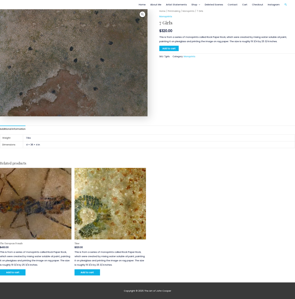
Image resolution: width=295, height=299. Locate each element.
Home (142, 4)
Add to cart (169, 48)
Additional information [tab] (13, 128)
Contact (233, 4)
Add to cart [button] (12, 272)
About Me (155, 4)
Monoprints (188, 11)
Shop (194, 4)
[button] (285, 4)
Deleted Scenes (214, 4)
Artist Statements (176, 4)
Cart (244, 4)
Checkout (257, 4)
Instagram (274, 4)
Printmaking (174, 11)
